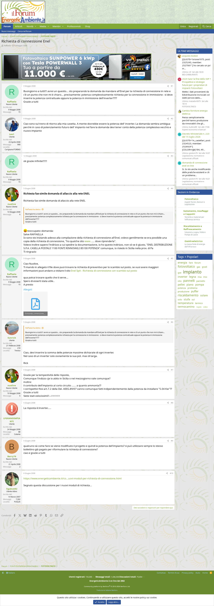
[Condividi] (168, 86)
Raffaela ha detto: (33, 209)
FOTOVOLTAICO (189, 106)
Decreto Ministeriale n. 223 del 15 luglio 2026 (195, 135)
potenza (182, 287)
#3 (172, 156)
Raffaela (7, 45)
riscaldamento (188, 295)
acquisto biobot (190, 55)
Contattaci (161, 572)
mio (205, 276)
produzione (183, 291)
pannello (200, 280)
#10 (171, 473)
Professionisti (74, 26)
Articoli (18, 26)
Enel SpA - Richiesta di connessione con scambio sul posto (104, 270)
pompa (199, 284)
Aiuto (198, 572)
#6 (172, 322)
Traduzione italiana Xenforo (107, 590)
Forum (7, 26)
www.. (88, 241)
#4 (172, 188)
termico (199, 303)
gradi (204, 266)
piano (189, 284)
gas (198, 266)
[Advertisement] (87, 541)
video (205, 307)
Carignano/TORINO (12, 149)
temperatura (185, 303)
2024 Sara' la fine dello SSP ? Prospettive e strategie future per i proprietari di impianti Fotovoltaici (196, 83)
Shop (87, 26)
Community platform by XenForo (107, 586)
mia (199, 276)
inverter (182, 276)
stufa (187, 299)
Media (43, 26)
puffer (194, 291)
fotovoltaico (186, 266)
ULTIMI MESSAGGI (188, 51)
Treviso (17, 350)
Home (205, 572)
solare (204, 295)
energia (182, 262)
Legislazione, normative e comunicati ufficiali (193, 157)
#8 (172, 403)
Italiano (11, 572)
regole (198, 307)
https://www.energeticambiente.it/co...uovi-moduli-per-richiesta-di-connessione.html (72, 478)
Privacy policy (187, 572)
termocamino (186, 306)
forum (197, 262)
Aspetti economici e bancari (194, 129)
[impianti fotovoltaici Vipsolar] (76, 79)
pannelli (189, 281)
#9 (172, 441)
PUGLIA (17, 502)
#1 (172, 86)
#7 (172, 370)
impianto (192, 272)
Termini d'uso (173, 572)
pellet (181, 284)
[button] (35, 26)
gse (179, 272)
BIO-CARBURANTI (189, 74)
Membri (57, 26)
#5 (172, 258)
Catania (17, 434)
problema (192, 287)
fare (191, 262)
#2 (172, 118)
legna (192, 276)
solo (180, 299)
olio (180, 280)
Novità (30, 26)
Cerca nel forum (24, 31)
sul (193, 299)
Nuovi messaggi (8, 31)
